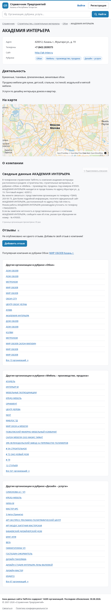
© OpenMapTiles (75, 153)
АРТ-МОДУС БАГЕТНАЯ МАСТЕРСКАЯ (24, 525)
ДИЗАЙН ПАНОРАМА (16, 559)
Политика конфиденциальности (32, 608)
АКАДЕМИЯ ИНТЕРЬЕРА (17, 315)
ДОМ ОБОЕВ (12, 270)
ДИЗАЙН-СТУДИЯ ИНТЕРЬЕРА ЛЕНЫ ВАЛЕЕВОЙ (29, 564)
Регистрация (98, 5)
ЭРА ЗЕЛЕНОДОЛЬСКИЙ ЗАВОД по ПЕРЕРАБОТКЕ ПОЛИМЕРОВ (37, 443)
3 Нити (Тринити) (14, 514)
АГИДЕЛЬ (10, 381)
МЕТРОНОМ (12, 281)
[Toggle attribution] (105, 153)
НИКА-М (10, 503)
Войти (81, 5)
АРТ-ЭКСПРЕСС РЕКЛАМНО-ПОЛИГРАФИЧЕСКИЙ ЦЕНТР (33, 520)
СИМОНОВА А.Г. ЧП (15, 492)
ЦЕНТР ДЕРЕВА (13, 409)
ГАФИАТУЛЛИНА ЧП (15, 548)
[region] (55, 130)
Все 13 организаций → (17, 360)
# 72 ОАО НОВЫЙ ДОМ (17, 454)
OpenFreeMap (62, 153)
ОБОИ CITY (11, 298)
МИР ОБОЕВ (12, 287)
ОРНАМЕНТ (11, 403)
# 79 (8, 459)
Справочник (8, 23)
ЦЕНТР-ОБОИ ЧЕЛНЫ (16, 304)
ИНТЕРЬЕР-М (12, 386)
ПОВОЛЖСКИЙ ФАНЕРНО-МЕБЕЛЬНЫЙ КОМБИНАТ (31, 431)
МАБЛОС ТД (12, 420)
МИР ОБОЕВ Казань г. (61, 253)
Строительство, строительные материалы (38, 23)
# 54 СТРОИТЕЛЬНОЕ (16, 448)
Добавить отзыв (15, 243)
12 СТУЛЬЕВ (12, 465)
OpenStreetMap (97, 153)
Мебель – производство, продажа (63, 58)
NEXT (8, 415)
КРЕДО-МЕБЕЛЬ (14, 398)
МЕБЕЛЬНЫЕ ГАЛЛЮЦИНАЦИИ (21, 392)
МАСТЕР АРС (12, 508)
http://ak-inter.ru (44, 52)
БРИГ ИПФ (11, 536)
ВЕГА (8, 542)
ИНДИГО (10, 576)
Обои (65, 23)
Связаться (7, 608)
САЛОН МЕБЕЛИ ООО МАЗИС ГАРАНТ (24, 437)
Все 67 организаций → (17, 581)
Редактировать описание (95, 171)
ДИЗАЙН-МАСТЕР (14, 570)
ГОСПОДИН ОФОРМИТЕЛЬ (19, 553)
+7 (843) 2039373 (44, 47)
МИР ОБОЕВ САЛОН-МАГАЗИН (21, 343)
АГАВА (9, 310)
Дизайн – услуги (93, 58)
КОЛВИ (9, 332)
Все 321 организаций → (18, 471)
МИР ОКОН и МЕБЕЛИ (17, 426)
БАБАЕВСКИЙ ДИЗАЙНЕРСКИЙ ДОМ (24, 531)
